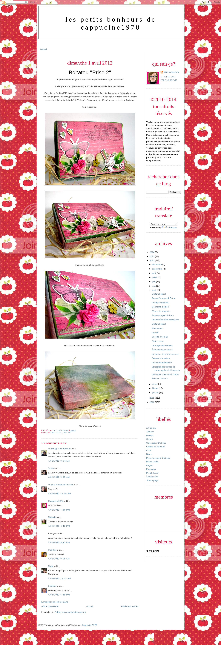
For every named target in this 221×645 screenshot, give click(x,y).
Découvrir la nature (161, 358)
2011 (152, 398)
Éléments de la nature (162, 349)
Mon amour (157, 328)
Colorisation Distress (156, 443)
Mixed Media (152, 461)
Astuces (150, 431)
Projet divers (152, 473)
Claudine (52, 550)
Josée (51, 468)
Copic (149, 450)
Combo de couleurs (155, 446)
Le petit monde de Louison (61, 484)
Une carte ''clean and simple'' (166, 374)
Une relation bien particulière (165, 319)
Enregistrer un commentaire (54, 602)
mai (154, 286)
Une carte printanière (162, 362)
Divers (149, 454)
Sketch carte (158, 341)
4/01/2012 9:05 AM (59, 477)
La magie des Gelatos (162, 345)
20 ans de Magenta (161, 311)
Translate (172, 227)
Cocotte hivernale (160, 337)
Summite (52, 586)
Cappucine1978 (61, 430)
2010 (152, 402)
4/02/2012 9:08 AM (59, 559)
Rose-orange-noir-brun (163, 315)
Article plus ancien (129, 606)
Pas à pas (151, 469)
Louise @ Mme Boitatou (59, 448)
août (154, 273)
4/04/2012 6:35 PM (59, 595)
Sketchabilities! (159, 294)
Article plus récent (49, 606)
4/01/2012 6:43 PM (59, 526)
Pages (149, 465)
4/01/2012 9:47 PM (59, 542)
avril (154, 290)
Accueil (43, 49)
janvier (155, 392)
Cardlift (155, 332)
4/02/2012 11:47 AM (59, 578)
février (155, 388)
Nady (50, 566)
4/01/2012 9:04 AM (59, 461)
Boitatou (56, 433)
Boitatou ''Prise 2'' (160, 378)
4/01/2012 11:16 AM (59, 493)
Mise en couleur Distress (158, 458)
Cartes (66, 433)
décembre (157, 264)
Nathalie (52, 517)
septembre (157, 269)
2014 (152, 252)
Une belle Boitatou (160, 302)
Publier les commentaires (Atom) (70, 612)
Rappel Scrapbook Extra (163, 298)
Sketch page (152, 480)
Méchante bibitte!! (160, 307)
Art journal (151, 428)
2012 (152, 260)
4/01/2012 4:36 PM (59, 510)
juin (154, 281)
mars (155, 384)
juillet (155, 277)
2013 (152, 256)
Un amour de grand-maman (165, 354)
